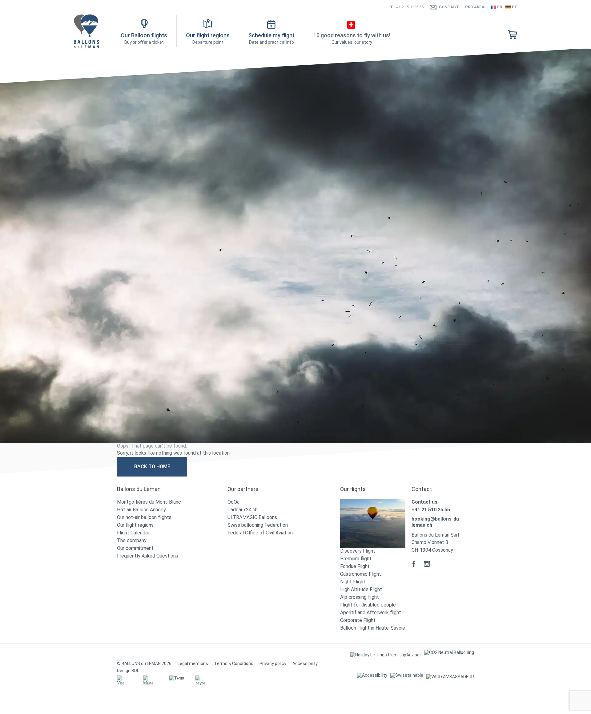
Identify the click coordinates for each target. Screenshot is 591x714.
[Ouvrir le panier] (512, 35)
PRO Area (474, 7)
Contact (449, 7)
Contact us (424, 502)
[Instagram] (427, 563)
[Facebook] (414, 563)
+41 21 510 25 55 (409, 7)
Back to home (152, 466)
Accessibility (305, 663)
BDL (135, 670)
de (514, 7)
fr (499, 7)
